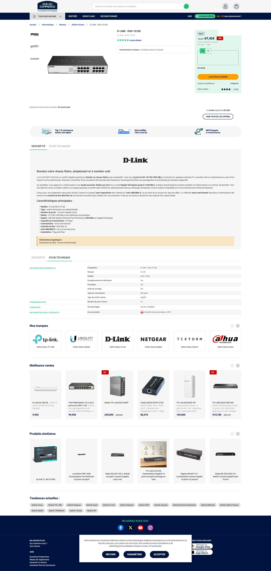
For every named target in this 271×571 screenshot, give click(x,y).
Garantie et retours (38, 562)
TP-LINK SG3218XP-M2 (223, 403)
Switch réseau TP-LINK (45, 347)
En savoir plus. (155, 546)
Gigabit (143, 297)
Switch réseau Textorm (189, 347)
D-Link (143, 272)
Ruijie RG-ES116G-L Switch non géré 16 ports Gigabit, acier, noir (117, 476)
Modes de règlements (39, 559)
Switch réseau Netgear (153, 347)
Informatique (48, 25)
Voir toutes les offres (218, 116)
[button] (129, 40)
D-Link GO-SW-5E (40, 403)
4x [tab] (208, 51)
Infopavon (234, 83)
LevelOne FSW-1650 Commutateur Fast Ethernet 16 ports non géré (81, 476)
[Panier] (236, 6)
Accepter (159, 554)
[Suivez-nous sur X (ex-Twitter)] (130, 528)
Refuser (110, 554)
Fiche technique (59, 146)
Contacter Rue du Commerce (42, 565)
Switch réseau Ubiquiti (81, 347)
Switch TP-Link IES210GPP (116, 403)
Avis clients (35, 546)
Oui (141, 280)
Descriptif (38, 257)
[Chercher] (186, 6)
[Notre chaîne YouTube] (140, 528)
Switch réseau (78, 25)
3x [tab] (203, 51)
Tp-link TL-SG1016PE (45, 479)
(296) (236, 89)
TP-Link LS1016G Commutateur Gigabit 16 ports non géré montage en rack (153, 475)
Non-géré (144, 293)
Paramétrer (134, 554)
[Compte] (225, 6)
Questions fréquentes (39, 557)
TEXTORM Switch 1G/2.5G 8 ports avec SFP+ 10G (81, 404)
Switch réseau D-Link (118, 347)
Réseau (62, 25)
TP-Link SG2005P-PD (186, 403)
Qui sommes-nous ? (38, 543)
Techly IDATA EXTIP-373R (152, 403)
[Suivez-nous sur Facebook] (121, 528)
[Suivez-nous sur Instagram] (150, 528)
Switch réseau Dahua (226, 347)
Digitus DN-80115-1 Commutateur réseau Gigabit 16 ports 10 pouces (189, 476)
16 (141, 302)
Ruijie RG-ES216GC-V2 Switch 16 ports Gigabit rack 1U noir (225, 476)
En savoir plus (64, 107)
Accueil (33, 25)
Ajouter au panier (218, 77)
